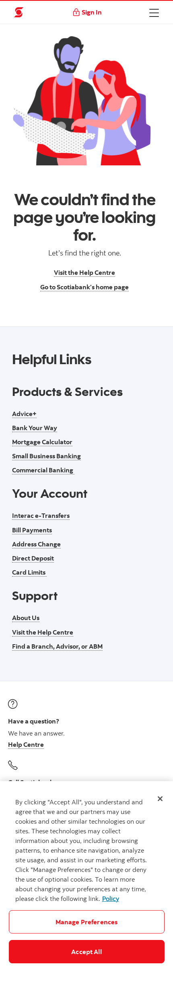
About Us (25, 618)
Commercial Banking (43, 470)
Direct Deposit (33, 558)
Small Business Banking (46, 456)
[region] (86, 881)
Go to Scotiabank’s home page (84, 287)
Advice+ (24, 414)
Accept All (86, 952)
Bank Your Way (34, 428)
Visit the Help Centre (84, 272)
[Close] (160, 799)
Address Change (36, 544)
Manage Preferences (87, 922)
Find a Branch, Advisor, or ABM (57, 646)
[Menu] (154, 12)
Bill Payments (32, 530)
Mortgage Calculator (42, 442)
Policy (110, 898)
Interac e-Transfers (41, 515)
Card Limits (29, 572)
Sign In (92, 12)
